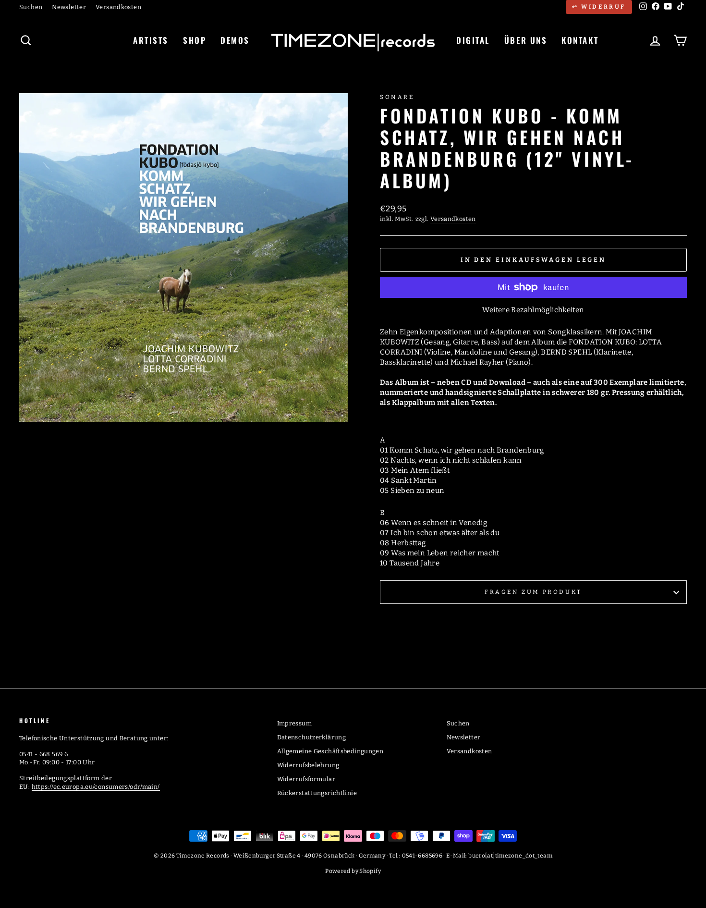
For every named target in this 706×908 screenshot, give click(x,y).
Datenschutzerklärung (311, 737)
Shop (194, 40)
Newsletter (69, 7)
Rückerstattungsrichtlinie (317, 793)
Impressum (294, 723)
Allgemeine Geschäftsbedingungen (330, 751)
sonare (397, 97)
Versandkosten (118, 7)
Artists (151, 40)
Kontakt (579, 40)
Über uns (525, 40)
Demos (235, 40)
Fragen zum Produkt (533, 592)
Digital (473, 40)
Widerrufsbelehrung (308, 765)
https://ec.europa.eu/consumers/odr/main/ (96, 786)
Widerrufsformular (306, 779)
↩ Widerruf (599, 6)
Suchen (30, 7)
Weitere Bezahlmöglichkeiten (533, 310)
